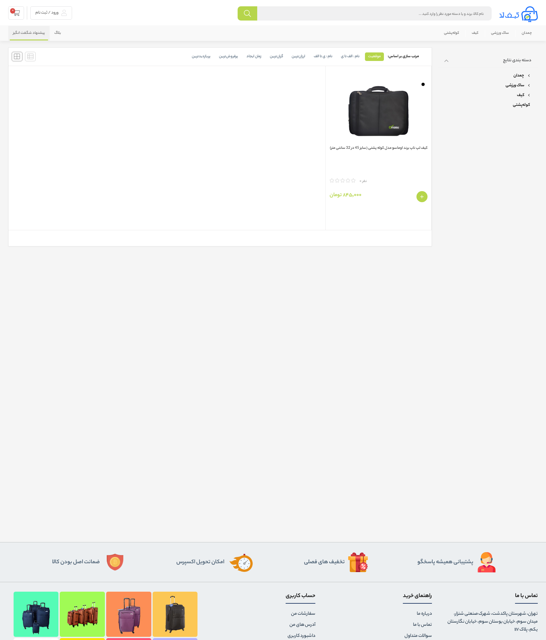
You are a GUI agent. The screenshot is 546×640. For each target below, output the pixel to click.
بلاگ (57, 33)
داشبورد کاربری (301, 636)
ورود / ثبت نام (47, 12)
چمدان (527, 33)
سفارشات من (303, 614)
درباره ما (424, 614)
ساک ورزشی (500, 33)
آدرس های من (302, 625)
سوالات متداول (418, 636)
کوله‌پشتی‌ (451, 33)
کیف (475, 33)
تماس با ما (422, 625)
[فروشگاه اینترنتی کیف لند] (519, 14)
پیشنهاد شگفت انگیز (29, 33)
